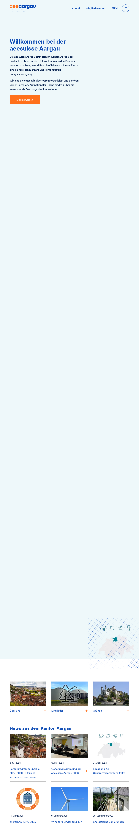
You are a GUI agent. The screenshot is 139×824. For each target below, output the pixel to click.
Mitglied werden (95, 8)
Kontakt (77, 8)
